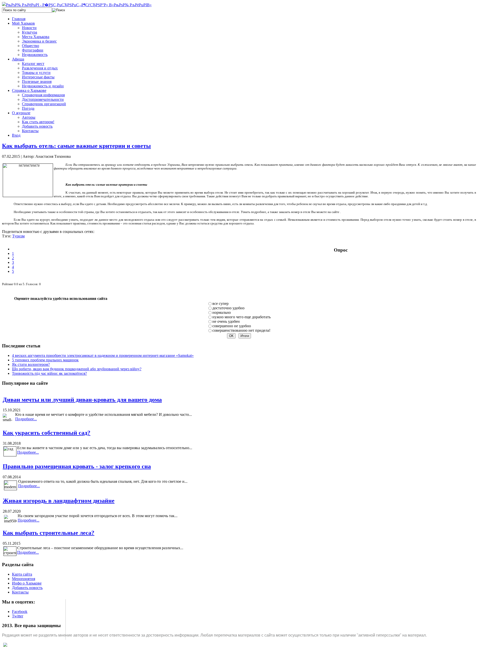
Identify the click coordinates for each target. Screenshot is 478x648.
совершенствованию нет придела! (241, 330)
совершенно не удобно (231, 326)
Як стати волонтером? (31, 364)
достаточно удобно (228, 308)
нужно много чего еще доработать (241, 317)
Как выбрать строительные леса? (48, 533)
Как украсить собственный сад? (46, 433)
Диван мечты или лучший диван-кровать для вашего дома (82, 399)
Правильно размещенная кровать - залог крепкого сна (77, 466)
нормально (221, 312)
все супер (220, 303)
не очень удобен (226, 321)
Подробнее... (26, 419)
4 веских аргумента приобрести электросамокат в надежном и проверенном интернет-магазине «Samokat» (103, 355)
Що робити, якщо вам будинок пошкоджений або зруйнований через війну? (76, 369)
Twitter (17, 616)
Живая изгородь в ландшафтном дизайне (59, 500)
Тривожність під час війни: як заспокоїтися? (49, 373)
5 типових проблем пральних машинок (45, 360)
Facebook (19, 611)
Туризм (18, 236)
